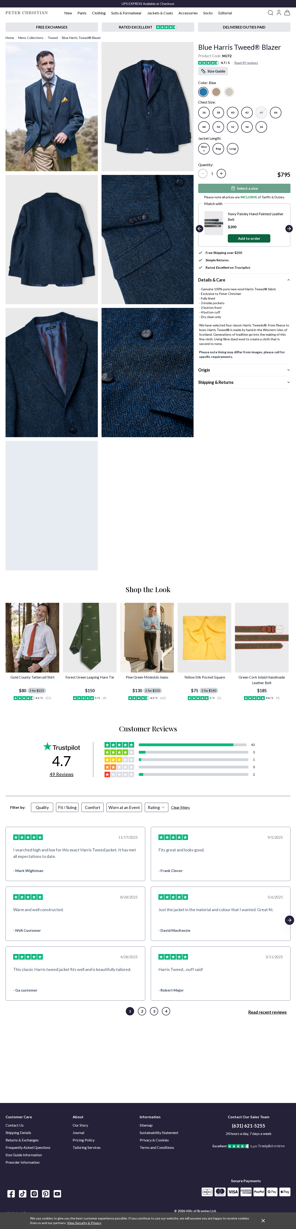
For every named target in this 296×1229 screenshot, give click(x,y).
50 (218, 127)
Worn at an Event (124, 807)
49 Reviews (62, 774)
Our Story (80, 1125)
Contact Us (15, 1125)
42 (247, 112)
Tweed (53, 38)
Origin (204, 370)
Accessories (188, 13)
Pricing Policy (84, 1140)
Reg (218, 148)
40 (232, 112)
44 (261, 112)
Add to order (249, 233)
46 (275, 112)
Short (204, 148)
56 (261, 127)
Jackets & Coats (160, 13)
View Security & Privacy (84, 1223)
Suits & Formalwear (126, 13)
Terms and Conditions (157, 1147)
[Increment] (221, 173)
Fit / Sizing (67, 807)
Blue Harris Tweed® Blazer (81, 38)
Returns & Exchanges (22, 1140)
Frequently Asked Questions (28, 1147)
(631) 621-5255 (248, 1125)
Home (10, 38)
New (68, 13)
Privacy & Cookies (154, 1140)
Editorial (225, 13)
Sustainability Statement (159, 1132)
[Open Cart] (287, 12)
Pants (81, 13)
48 (204, 127)
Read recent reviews (267, 1012)
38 (218, 112)
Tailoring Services (87, 1147)
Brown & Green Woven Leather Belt (256, 214)
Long (232, 148)
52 (232, 127)
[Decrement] (202, 173)
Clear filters (180, 807)
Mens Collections (30, 38)
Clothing (99, 13)
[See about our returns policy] (52, 27)
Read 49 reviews (246, 63)
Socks (208, 13)
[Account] (279, 12)
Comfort (92, 807)
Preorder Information (23, 1162)
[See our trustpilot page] (148, 27)
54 (247, 127)
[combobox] (156, 807)
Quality (42, 807)
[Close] (263, 1220)
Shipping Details (18, 1132)
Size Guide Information (24, 1155)
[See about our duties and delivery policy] (244, 27)
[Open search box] (270, 12)
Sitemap (146, 1125)
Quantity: (205, 164)
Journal (78, 1132)
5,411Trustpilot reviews (267, 1146)
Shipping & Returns (216, 382)
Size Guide (216, 71)
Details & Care (211, 279)
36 (204, 112)
